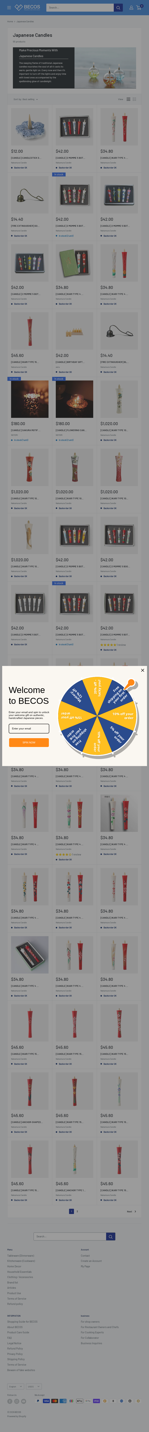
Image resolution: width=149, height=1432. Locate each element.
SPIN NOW (29, 742)
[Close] (142, 670)
